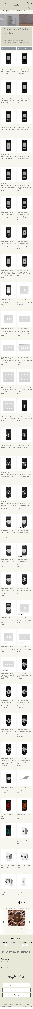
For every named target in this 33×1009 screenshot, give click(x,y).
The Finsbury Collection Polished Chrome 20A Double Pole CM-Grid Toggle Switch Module (24, 446)
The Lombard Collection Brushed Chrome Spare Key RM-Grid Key (23, 789)
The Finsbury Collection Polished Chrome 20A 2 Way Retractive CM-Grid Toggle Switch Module (24, 475)
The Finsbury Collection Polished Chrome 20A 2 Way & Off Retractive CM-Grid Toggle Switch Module (8, 504)
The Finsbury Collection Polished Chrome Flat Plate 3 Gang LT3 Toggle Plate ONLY (24, 648)
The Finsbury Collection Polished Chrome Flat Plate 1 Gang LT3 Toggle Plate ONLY (24, 619)
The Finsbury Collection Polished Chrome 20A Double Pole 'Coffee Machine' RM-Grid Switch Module (8, 70)
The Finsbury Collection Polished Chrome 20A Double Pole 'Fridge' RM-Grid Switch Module (8, 128)
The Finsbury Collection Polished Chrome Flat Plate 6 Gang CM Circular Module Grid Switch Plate (24, 388)
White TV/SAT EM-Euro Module (24, 865)
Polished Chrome (21, 10)
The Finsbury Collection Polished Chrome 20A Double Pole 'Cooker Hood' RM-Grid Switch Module (24, 70)
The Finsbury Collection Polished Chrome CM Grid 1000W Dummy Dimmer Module (7, 591)
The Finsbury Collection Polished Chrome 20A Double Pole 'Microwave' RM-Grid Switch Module (24, 157)
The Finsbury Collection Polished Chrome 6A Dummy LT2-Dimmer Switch (8, 789)
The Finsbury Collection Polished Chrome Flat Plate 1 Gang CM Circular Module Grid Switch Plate (24, 302)
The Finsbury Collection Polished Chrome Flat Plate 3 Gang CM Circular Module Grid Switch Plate (8, 359)
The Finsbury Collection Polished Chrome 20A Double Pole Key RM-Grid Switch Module (8, 157)
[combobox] (16, 8)
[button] (6, 945)
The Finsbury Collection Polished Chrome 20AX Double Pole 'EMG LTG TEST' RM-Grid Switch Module (8, 273)
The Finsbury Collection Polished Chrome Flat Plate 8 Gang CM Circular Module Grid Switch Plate (8, 417)
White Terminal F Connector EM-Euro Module (23, 892)
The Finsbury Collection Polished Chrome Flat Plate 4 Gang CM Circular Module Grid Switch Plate (24, 359)
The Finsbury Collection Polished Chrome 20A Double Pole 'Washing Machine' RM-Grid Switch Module (24, 215)
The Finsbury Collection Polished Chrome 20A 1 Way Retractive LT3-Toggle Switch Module (24, 761)
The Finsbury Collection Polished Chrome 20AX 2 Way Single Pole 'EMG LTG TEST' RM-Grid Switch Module (24, 244)
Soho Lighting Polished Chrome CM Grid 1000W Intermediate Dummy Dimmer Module (8, 620)
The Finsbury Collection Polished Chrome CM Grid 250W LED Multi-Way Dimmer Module (8, 562)
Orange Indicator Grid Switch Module (24, 815)
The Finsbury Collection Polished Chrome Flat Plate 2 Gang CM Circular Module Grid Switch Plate (8, 330)
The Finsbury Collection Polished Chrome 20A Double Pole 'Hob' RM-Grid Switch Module (24, 128)
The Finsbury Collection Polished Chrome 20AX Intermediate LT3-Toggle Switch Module (7, 703)
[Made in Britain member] (26, 952)
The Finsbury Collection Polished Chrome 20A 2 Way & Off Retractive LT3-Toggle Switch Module (8, 761)
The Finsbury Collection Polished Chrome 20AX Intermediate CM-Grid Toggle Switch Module (8, 446)
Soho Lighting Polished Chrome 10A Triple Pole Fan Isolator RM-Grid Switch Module (8, 302)
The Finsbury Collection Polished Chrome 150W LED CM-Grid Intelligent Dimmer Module (8, 533)
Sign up (16, 995)
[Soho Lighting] (16, 3)
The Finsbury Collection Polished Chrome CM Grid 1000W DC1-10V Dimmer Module (23, 562)
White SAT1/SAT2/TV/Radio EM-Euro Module (8, 892)
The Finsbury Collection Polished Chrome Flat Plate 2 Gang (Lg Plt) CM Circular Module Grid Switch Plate (24, 330)
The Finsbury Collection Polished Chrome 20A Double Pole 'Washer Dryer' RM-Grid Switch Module (8, 215)
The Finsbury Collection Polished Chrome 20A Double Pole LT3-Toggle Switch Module (24, 703)
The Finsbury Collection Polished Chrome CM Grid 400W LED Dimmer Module (23, 532)
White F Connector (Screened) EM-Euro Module (8, 866)
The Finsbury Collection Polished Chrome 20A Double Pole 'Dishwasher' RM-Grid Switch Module (8, 99)
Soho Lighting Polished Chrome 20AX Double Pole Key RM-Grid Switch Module (23, 272)
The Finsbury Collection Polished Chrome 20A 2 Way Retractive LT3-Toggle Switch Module (24, 732)
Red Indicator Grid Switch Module (7, 815)
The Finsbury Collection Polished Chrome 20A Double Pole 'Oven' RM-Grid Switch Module (8, 186)
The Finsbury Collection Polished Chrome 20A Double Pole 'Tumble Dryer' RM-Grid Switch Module (24, 186)
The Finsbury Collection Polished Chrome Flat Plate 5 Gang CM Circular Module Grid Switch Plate (8, 388)
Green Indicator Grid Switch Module (8, 841)
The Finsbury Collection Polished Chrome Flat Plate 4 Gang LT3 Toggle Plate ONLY (8, 675)
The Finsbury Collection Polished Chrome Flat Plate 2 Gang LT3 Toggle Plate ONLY (8, 648)
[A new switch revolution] (16, 918)
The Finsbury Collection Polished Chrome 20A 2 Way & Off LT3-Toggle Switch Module (8, 731)
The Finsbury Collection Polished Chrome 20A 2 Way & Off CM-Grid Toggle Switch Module (8, 475)
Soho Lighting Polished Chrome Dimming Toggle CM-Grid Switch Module (24, 590)
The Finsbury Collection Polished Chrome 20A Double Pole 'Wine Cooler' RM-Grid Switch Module (8, 244)
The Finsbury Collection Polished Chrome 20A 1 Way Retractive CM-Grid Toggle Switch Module (24, 504)
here (15, 44)
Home (2, 10)
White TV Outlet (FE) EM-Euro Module (24, 841)
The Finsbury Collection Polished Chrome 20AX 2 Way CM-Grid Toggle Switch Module (24, 416)
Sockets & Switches (10, 10)
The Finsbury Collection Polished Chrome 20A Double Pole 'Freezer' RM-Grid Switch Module (24, 99)
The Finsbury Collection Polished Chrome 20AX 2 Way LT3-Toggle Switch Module (24, 675)
